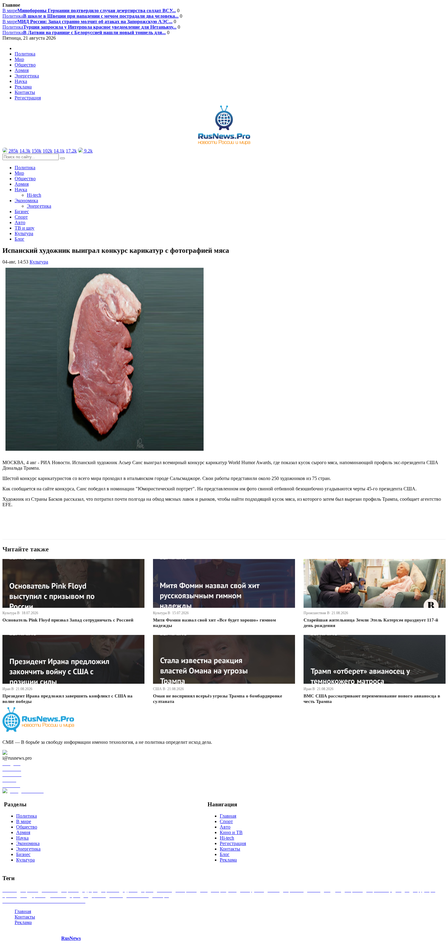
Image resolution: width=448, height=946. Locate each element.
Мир (19, 59)
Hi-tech (34, 195)
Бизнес (22, 211)
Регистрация (28, 97)
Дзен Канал (22, 752)
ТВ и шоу (24, 228)
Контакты (25, 92)
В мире (89, 10)
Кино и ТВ (231, 832)
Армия (22, 70)
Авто (20, 222)
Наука (22, 837)
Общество (25, 64)
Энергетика (27, 75)
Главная (228, 816)
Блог (19, 239)
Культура (24, 233)
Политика (90, 16)
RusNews (71, 938)
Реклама (23, 86)
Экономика (28, 843)
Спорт (21, 217)
